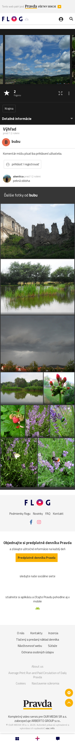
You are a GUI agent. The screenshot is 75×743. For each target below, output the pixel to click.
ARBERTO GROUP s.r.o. (45, 720)
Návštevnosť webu (30, 646)
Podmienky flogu (19, 513)
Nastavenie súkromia (45, 683)
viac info (50, 728)
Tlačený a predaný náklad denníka (37, 639)
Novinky (38, 513)
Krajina (9, 108)
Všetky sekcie (47, 6)
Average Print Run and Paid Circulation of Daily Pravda (37, 675)
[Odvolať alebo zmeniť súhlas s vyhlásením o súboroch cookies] (69, 693)
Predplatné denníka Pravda (36, 557)
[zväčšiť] (60, 93)
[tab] (37, 117)
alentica (18, 176)
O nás (20, 633)
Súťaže (52, 646)
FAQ (47, 513)
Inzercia (53, 633)
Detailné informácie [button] (16, 119)
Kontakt (58, 513)
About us (37, 666)
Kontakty (36, 633)
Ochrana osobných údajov (37, 652)
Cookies (21, 683)
